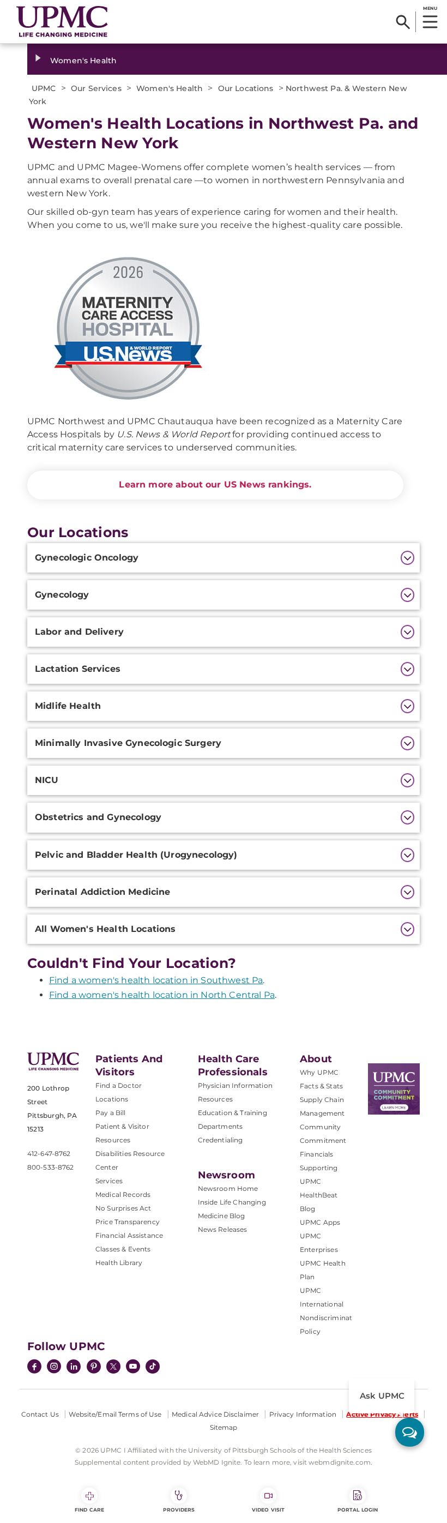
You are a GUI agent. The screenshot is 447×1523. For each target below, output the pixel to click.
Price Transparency (127, 1222)
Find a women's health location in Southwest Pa (156, 980)
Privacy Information (302, 1414)
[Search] (403, 21)
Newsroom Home (228, 1188)
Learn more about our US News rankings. (215, 484)
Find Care (89, 1510)
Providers (179, 1510)
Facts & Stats (321, 1086)
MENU (430, 8)
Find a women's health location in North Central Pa (162, 995)
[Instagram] (54, 1367)
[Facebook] (34, 1367)
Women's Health (83, 60)
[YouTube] (133, 1367)
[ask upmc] (409, 1432)
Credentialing (220, 1140)
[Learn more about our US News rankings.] (215, 329)
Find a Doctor (118, 1085)
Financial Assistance (129, 1235)
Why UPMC (319, 1072)
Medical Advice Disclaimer (215, 1414)
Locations (111, 1099)
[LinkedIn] (74, 1367)
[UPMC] (62, 22)
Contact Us (40, 1414)
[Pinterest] (94, 1367)
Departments (220, 1126)
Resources (215, 1099)
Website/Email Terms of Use (115, 1414)
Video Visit (268, 1510)
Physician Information (235, 1085)
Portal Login (357, 1510)
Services (109, 1181)
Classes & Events (123, 1249)
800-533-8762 (50, 1167)
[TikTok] (153, 1366)
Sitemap (224, 1427)
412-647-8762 (48, 1153)
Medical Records (122, 1194)
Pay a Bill (110, 1113)
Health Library (118, 1263)
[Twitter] (113, 1366)
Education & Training (232, 1113)
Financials (317, 1154)
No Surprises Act (123, 1208)
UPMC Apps (320, 1222)
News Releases (222, 1229)
